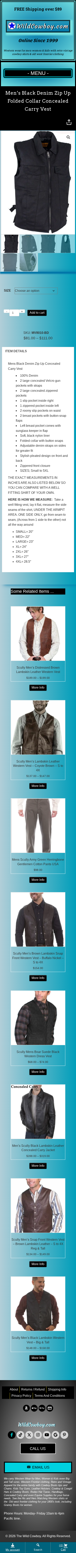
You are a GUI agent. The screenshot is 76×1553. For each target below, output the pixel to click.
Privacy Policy (21, 1395)
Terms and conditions (49, 1395)
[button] (68, 137)
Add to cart (37, 312)
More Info (38, 687)
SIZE (7, 290)
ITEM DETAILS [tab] (16, 351)
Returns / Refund (33, 1389)
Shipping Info (57, 1389)
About (14, 1389)
